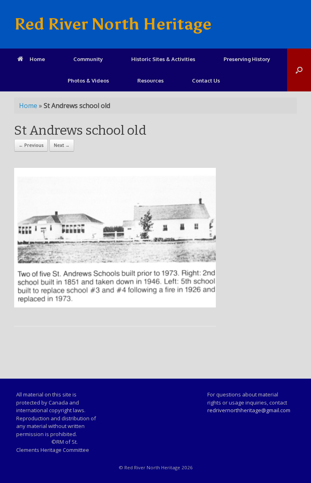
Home (37, 59)
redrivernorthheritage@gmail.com (248, 410)
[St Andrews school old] (115, 305)
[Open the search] (299, 70)
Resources (150, 80)
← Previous (31, 145)
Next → (62, 145)
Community (88, 59)
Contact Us (206, 80)
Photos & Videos (88, 80)
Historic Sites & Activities (163, 59)
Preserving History (247, 59)
